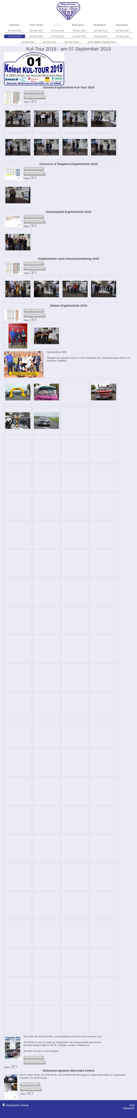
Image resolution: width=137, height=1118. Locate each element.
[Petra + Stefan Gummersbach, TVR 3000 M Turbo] (17, 118)
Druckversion (13, 1105)
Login (131, 1105)
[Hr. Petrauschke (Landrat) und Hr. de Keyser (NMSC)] (75, 118)
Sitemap (25, 1105)
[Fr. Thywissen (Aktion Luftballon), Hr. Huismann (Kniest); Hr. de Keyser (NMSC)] (46, 147)
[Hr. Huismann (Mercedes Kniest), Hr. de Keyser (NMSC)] (17, 147)
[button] (34, 92)
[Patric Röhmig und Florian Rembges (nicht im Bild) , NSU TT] (18, 335)
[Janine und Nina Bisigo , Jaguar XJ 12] (17, 242)
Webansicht (128, 1108)
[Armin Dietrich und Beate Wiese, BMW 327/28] (17, 195)
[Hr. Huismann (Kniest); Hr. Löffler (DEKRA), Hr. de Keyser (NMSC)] (103, 147)
